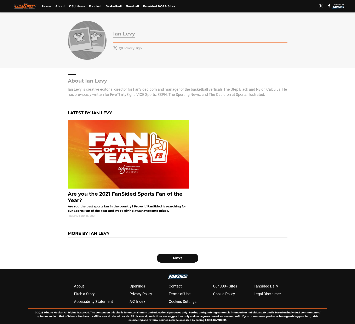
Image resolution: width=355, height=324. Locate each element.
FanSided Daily (266, 286)
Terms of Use (180, 294)
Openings (137, 286)
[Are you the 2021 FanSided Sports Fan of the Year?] (128, 169)
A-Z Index (137, 301)
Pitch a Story (84, 294)
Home (46, 6)
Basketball (113, 6)
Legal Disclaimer (267, 294)
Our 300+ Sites (225, 286)
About (60, 6)
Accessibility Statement (93, 301)
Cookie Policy (224, 294)
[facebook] (329, 5)
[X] (321, 5)
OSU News (77, 6)
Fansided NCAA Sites (159, 6)
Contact (175, 286)
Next (177, 258)
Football (95, 6)
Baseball (132, 6)
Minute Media (53, 312)
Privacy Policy (141, 294)
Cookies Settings (182, 301)
